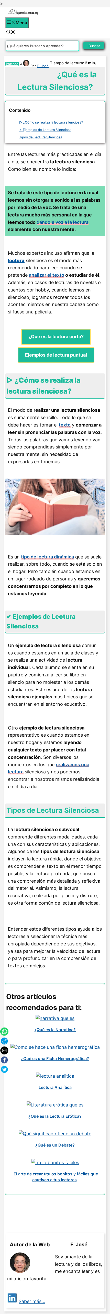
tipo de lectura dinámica (47, 556)
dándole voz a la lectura (63, 222)
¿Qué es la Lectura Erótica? (55, 1116)
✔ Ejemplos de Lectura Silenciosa (45, 130)
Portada (12, 64)
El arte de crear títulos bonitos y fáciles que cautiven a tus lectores (56, 1176)
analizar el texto (46, 275)
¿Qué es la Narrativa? (55, 1029)
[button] (10, 32)
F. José (43, 66)
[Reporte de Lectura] (23, 13)
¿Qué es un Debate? (55, 1145)
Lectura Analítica (55, 1087)
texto (65, 425)
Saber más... (32, 1301)
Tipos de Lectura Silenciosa (40, 137)
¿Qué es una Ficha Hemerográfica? (55, 1058)
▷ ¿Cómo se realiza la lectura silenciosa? (51, 122)
